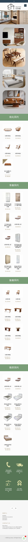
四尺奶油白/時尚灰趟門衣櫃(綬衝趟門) (18, 246)
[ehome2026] (14, 6)
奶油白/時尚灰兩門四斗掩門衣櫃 (18, 267)
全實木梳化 (8, 135)
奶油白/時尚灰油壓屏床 (18, 404)
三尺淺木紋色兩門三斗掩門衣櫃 (7, 226)
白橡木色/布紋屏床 (7, 445)
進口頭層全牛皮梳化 (7, 172)
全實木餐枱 (8, 316)
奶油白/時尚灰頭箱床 (7, 425)
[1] (24, 539)
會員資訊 (4, 515)
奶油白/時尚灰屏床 (7, 404)
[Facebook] (14, 1)
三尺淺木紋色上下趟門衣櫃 (18, 204)
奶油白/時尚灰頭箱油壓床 (18, 425)
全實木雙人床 (18, 224)
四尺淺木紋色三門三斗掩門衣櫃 (7, 267)
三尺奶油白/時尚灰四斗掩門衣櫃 (7, 205)
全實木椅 (7, 299)
